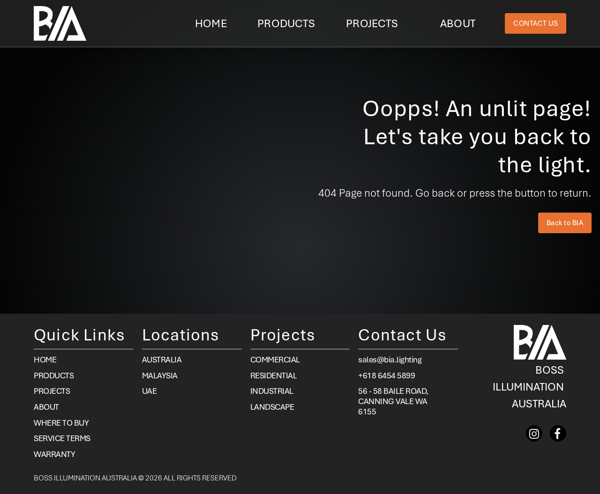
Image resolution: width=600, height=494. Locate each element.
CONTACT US (535, 23)
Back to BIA (565, 223)
